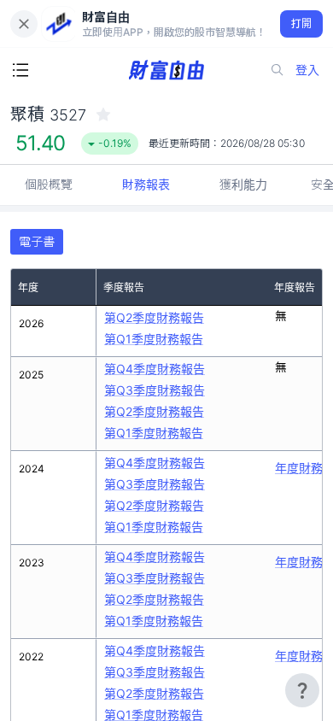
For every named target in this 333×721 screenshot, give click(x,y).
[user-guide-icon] (302, 690)
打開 (302, 23)
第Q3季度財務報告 (154, 390)
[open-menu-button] (20, 70)
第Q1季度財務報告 (153, 338)
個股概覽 (49, 184)
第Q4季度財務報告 (154, 368)
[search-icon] (277, 70)
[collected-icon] (103, 114)
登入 (307, 69)
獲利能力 (243, 184)
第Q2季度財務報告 (154, 317)
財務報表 (146, 184)
